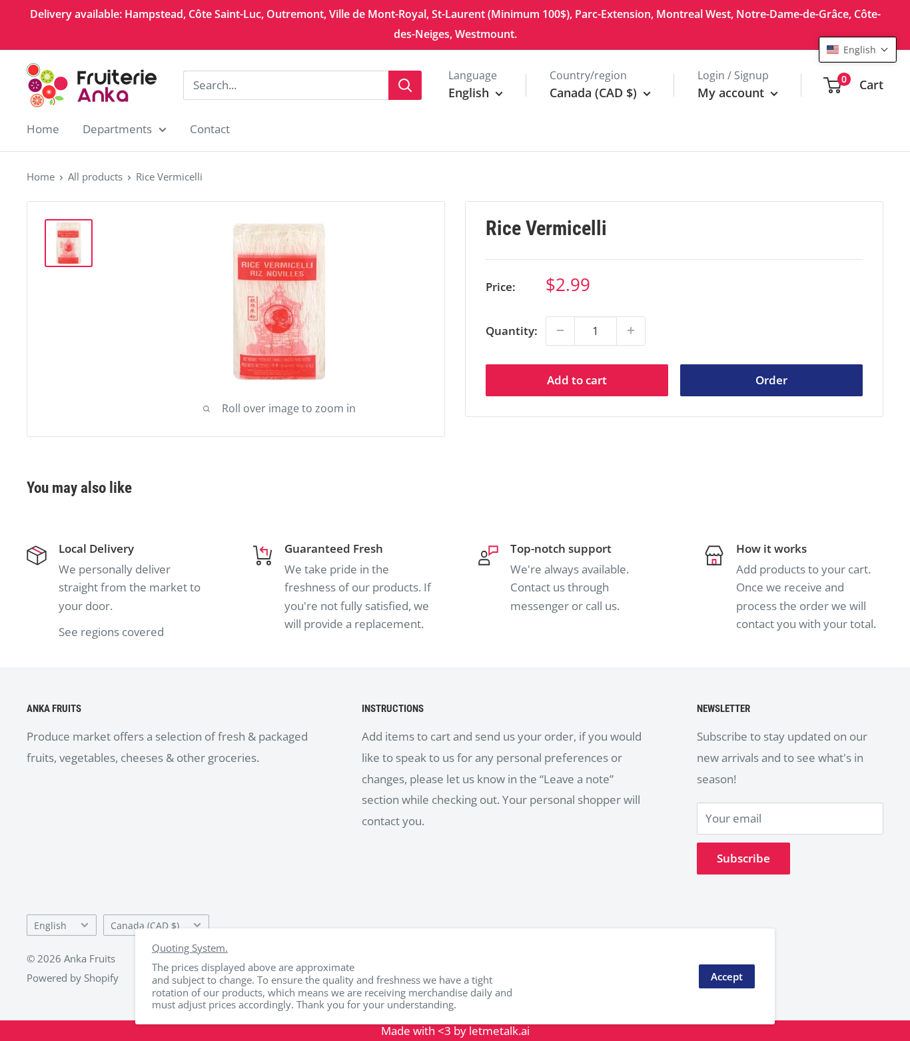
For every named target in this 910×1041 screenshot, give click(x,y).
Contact (210, 129)
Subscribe (743, 858)
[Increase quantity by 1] (631, 330)
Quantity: (512, 330)
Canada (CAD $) (145, 925)
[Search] (405, 85)
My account (732, 93)
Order (771, 379)
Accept (727, 976)
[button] (857, 49)
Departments (117, 129)
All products (95, 176)
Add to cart (577, 379)
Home (43, 129)
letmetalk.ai (499, 1030)
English (50, 925)
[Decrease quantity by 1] (560, 330)
